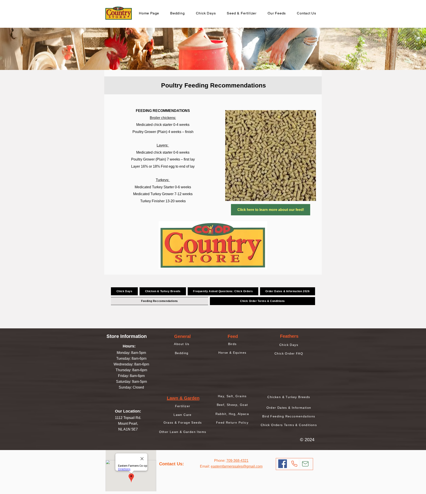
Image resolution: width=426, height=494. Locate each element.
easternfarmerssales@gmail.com (236, 466)
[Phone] (294, 463)
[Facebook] (282, 463)
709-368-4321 (237, 460)
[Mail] (305, 463)
